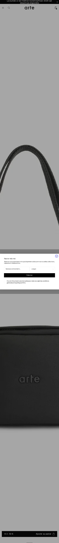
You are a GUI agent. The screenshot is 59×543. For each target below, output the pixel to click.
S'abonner (29, 275)
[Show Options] (53, 269)
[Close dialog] (56, 256)
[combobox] (41, 269)
